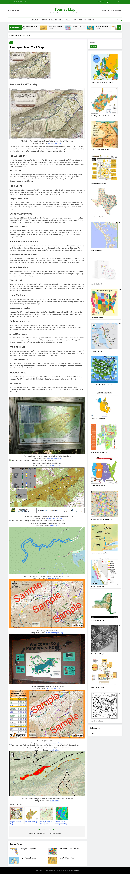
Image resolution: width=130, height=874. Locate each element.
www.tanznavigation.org (54, 633)
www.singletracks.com (55, 458)
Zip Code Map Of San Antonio (108, 26)
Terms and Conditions (86, 20)
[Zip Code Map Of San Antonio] (93, 30)
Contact (44, 20)
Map (11, 42)
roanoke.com (54, 801)
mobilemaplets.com (54, 465)
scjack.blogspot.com (54, 688)
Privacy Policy (71, 20)
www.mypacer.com (54, 578)
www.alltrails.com (54, 750)
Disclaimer (53, 20)
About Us (34, 20)
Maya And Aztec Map (66, 858)
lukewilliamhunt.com (55, 143)
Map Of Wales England (28, 858)
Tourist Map (65, 9)
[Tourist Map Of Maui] (41, 28)
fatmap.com (54, 525)
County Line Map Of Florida (102, 2)
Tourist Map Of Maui (52, 26)
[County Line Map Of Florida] (65, 29)
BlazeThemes (76, 870)
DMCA (61, 20)
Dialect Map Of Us (29, 26)
